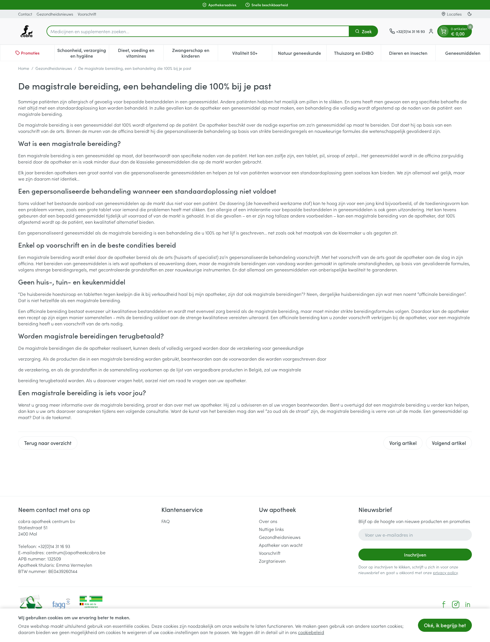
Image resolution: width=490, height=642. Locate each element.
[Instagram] (455, 604)
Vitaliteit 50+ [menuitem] (252, 54)
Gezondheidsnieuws (55, 14)
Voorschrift (87, 14)
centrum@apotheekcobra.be (75, 552)
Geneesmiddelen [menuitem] (467, 54)
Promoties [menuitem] (30, 53)
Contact (25, 14)
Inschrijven (415, 554)
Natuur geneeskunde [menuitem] (302, 54)
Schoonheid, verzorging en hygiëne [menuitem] (83, 53)
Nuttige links (271, 529)
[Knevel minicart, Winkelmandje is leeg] (443, 31)
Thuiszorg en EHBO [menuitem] (357, 54)
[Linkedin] (467, 604)
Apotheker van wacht (281, 545)
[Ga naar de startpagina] (26, 31)
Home (23, 68)
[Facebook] (444, 604)
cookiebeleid (311, 632)
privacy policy (445, 572)
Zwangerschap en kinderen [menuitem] (195, 53)
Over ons (268, 521)
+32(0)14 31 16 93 (54, 546)
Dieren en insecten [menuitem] (412, 54)
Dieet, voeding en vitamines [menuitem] (140, 53)
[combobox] (198, 31)
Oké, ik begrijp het (445, 625)
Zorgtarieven (272, 561)
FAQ (165, 521)
